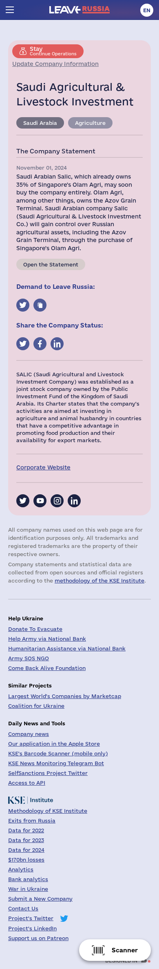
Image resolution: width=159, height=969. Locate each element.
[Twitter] (22, 500)
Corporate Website (43, 467)
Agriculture (90, 123)
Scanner (125, 950)
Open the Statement (50, 264)
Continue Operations (53, 51)
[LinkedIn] (74, 500)
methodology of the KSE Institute (99, 580)
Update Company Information (55, 64)
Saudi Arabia (40, 123)
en (146, 10)
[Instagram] (57, 500)
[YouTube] (39, 500)
